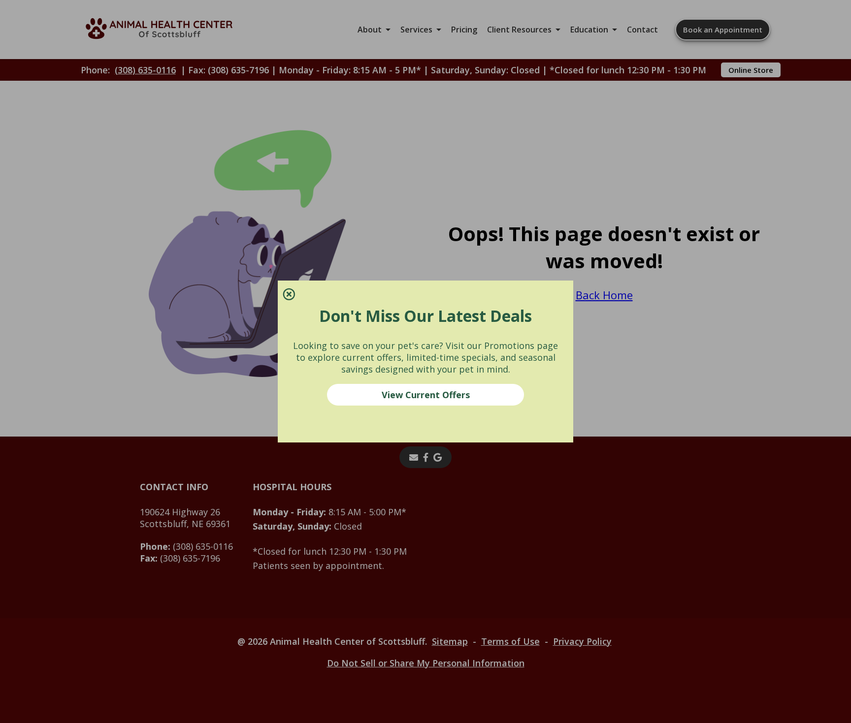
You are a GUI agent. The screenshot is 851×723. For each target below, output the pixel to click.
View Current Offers (426, 395)
